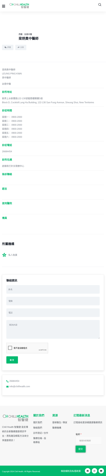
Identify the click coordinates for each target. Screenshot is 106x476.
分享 (22, 47)
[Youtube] (101, 471)
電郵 (78, 434)
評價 (9, 47)
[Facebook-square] (87, 471)
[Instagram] (94, 471)
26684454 (14, 381)
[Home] (15, 418)
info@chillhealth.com (19, 386)
